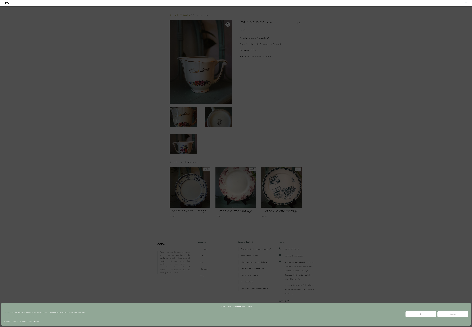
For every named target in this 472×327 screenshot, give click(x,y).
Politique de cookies (11, 321)
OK (420, 314)
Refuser (453, 314)
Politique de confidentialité (29, 321)
